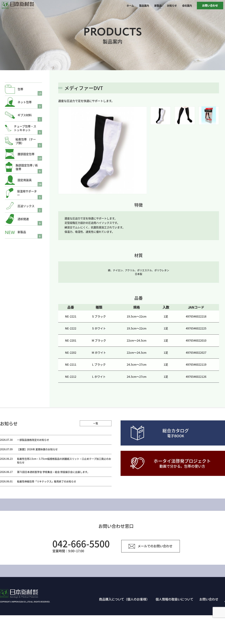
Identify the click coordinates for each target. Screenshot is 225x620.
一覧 (95, 423)
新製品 (158, 5)
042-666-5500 (81, 543)
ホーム (130, 5)
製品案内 (144, 5)
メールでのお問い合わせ (155, 546)
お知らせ (172, 5)
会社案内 (187, 5)
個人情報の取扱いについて (174, 599)
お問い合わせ (210, 5)
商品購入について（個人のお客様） (124, 599)
